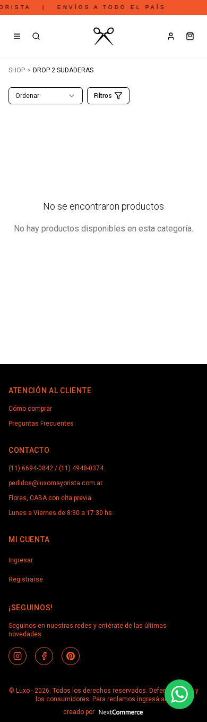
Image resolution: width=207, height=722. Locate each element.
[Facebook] (44, 656)
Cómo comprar (30, 408)
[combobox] (45, 95)
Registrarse (25, 579)
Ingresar (20, 560)
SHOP (16, 70)
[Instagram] (17, 656)
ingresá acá (154, 699)
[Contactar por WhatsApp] (179, 694)
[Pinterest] (71, 656)
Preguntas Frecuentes (41, 423)
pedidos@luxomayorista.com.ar (55, 483)
